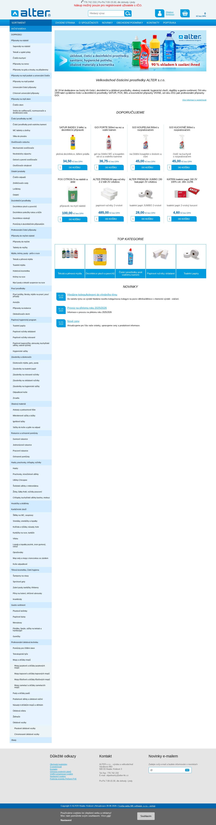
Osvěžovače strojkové (22, 165)
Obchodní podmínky (58, 764)
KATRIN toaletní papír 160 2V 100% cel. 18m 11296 (182, 180)
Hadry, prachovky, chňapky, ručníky (26, 462)
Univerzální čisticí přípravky (24, 87)
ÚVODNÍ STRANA (65, 23)
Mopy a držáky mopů (22, 660)
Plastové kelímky (20, 611)
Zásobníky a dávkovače (21, 357)
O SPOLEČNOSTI (88, 23)
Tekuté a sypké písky (22, 52)
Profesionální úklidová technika (24, 642)
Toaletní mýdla (19, 265)
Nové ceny (73, 321)
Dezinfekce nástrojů (21, 218)
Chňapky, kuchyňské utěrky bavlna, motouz (31, 498)
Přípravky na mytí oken (21, 99)
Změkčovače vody (20, 183)
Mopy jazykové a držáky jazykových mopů (29, 667)
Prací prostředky (18, 288)
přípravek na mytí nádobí (73, 206)
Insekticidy (17, 599)
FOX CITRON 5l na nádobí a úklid (73, 180)
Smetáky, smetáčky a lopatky (25, 521)
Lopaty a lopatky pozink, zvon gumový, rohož (29, 545)
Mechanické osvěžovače (23, 148)
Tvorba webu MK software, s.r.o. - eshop (136, 806)
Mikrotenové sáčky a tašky (24, 416)
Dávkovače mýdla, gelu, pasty (25, 363)
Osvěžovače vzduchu (20, 142)
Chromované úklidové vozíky (26, 734)
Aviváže (16, 302)
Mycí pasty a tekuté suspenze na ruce (29, 283)
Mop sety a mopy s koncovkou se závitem (30, 558)
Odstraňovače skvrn (21, 314)
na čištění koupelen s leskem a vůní (145, 155)
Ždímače (16, 717)
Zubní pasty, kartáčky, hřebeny (26, 587)
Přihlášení (169, 12)
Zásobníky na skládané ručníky (26, 380)
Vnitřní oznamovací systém (61, 774)
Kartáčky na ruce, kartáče (23, 533)
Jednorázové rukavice (22, 445)
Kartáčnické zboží (18, 509)
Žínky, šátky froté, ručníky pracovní (27, 492)
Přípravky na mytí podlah (23, 81)
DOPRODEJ (16, 35)
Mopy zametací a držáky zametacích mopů (29, 686)
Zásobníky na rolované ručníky (26, 375)
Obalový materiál (18, 404)
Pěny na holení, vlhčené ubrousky (27, 593)
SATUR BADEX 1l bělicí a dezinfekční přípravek (72, 128)
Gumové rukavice (20, 439)
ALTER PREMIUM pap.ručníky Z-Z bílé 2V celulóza (109, 180)
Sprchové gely (19, 582)
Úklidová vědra (19, 711)
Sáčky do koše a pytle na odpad (26, 427)
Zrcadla (16, 398)
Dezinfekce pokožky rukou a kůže (27, 212)
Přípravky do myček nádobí (22, 236)
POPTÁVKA (169, 23)
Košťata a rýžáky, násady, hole (26, 527)
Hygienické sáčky (20, 351)
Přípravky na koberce (22, 308)
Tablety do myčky (20, 247)
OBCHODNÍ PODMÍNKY (130, 23)
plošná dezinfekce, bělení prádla (72, 154)
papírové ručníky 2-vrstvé (109, 205)
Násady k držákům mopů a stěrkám (28, 705)
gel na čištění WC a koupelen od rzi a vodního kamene (109, 155)
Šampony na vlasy (21, 576)
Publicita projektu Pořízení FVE (63, 779)
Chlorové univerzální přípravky (26, 93)
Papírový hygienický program (23, 320)
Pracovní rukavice (20, 451)
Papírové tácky (19, 617)
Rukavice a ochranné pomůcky (24, 433)
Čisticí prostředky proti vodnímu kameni (29, 124)
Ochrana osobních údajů (60, 772)
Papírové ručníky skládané (24, 332)
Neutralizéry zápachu (22, 154)
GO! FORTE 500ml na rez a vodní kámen (109, 128)
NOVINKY (107, 23)
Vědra (15, 539)
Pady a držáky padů (21, 693)
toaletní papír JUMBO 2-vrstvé (145, 205)
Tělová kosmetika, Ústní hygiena (25, 570)
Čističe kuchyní (19, 58)
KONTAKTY (153, 23)
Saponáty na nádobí (21, 46)
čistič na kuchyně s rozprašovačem (182, 155)
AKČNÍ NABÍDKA (18, 29)
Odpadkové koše (20, 392)
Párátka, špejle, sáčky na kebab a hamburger (27, 629)
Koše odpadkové (20, 564)
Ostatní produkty (18, 171)
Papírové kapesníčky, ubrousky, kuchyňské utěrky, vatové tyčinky (31, 344)
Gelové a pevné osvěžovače (25, 160)
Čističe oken (18, 105)
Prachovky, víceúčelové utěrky (26, 474)
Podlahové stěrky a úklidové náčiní (28, 699)
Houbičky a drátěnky (20, 503)
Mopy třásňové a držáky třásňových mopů (32, 679)
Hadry (15, 468)
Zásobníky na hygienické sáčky (26, 386)
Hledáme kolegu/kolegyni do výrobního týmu (92, 294)
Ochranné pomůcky (21, 457)
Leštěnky (17, 189)
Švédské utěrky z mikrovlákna (25, 486)
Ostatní (16, 195)
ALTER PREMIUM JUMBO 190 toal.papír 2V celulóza (145, 180)
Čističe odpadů (19, 177)
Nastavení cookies (58, 776)
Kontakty (53, 769)
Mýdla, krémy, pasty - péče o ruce (25, 253)
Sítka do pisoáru (20, 136)
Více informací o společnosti (194, 100)
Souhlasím (145, 816)
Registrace (170, 14)
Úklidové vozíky (19, 722)
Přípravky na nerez (21, 64)
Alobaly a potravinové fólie (24, 410)
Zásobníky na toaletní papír (24, 369)
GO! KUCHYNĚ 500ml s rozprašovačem (182, 128)
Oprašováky (18, 552)
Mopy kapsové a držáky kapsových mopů (32, 674)
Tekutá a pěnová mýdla (23, 259)
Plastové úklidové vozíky (24, 728)
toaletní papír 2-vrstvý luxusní (182, 205)
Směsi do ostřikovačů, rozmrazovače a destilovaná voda (29, 112)
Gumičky (16, 636)
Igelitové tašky (19, 421)
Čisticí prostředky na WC (21, 119)
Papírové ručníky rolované (24, 337)
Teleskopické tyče (20, 654)
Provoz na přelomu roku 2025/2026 (87, 307)
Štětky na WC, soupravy (23, 515)
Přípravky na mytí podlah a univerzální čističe (30, 76)
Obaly (13, 740)
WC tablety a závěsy (21, 130)
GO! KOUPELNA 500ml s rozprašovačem (145, 128)
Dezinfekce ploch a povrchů (25, 206)
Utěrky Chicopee (20, 480)
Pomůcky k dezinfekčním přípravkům (28, 224)
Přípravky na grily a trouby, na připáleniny (30, 70)
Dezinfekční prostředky (21, 201)
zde (108, 815)
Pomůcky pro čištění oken (24, 648)
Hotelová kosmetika (21, 271)
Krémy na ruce (19, 277)
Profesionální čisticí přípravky (23, 230)
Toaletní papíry (19, 326)
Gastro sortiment (18, 605)
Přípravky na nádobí (19, 40)
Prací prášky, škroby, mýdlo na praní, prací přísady (31, 295)
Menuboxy (17, 623)
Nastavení (66, 820)
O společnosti (56, 767)
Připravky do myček (21, 242)
